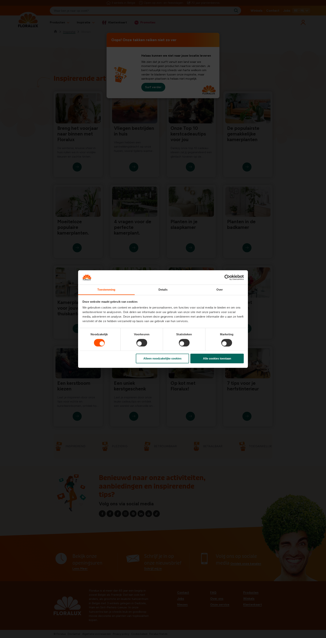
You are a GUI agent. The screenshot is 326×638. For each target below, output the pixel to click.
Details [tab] (163, 289)
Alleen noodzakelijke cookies (162, 358)
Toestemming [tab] (106, 289)
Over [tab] (219, 289)
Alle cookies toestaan (217, 358)
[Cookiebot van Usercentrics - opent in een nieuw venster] (227, 277)
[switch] (141, 342)
